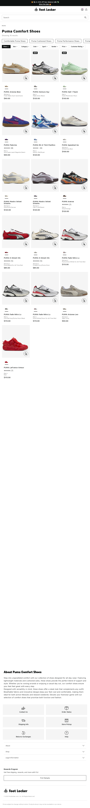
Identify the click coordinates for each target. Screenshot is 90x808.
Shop (7, 752)
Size (14, 46)
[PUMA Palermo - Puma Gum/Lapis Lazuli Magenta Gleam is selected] (6, 139)
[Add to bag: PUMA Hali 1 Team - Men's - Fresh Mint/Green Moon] (84, 78)
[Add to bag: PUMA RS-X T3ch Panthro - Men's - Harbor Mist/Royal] (55, 131)
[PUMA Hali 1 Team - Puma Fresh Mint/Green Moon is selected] (64, 86)
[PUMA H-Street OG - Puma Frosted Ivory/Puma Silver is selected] (35, 252)
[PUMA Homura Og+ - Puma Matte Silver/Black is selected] (35, 86)
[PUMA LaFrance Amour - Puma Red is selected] (6, 362)
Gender (54, 46)
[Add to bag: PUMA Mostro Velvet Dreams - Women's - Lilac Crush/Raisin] (55, 187)
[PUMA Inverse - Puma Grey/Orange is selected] (64, 196)
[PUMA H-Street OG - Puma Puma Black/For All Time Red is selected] (6, 252)
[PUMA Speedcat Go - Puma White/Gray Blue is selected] (64, 139)
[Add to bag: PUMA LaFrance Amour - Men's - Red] (26, 353)
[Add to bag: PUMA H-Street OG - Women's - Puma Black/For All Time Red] (26, 244)
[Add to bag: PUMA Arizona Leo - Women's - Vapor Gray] (84, 300)
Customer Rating (76, 46)
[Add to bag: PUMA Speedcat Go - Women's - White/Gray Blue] (84, 131)
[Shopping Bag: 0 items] (86, 9)
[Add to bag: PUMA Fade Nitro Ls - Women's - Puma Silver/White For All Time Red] (84, 244)
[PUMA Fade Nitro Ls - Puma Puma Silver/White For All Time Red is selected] (64, 252)
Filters (5, 46)
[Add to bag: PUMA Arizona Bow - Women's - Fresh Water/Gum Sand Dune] (26, 78)
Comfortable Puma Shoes (15, 41)
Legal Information (12, 758)
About (8, 746)
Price (63, 46)
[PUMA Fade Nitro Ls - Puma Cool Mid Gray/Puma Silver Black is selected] (6, 309)
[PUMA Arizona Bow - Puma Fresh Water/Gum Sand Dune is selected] (6, 86)
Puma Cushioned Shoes (41, 41)
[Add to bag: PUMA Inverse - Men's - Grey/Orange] (84, 187)
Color (35, 46)
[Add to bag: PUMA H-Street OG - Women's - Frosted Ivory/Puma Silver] (55, 244)
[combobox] (45, 17)
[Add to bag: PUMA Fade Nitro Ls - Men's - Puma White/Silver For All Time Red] (55, 300)
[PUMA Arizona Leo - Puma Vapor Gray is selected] (64, 309)
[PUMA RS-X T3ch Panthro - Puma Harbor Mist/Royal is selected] (35, 139)
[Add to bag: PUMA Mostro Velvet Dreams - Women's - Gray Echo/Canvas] (26, 187)
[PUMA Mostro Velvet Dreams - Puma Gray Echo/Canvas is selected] (6, 196)
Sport (44, 46)
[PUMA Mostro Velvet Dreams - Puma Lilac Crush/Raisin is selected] (35, 196)
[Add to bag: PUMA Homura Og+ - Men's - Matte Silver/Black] (55, 78)
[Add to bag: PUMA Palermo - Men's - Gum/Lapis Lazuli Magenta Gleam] (26, 131)
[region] (45, 3)
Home (4, 25)
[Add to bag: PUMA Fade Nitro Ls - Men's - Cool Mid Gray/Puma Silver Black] (26, 300)
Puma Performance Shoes (68, 41)
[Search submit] (85, 17)
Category (24, 46)
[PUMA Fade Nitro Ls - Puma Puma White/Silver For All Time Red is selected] (35, 309)
